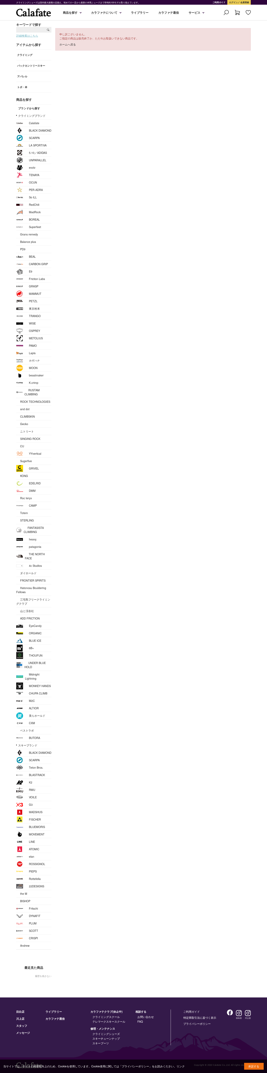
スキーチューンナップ (106, 1038)
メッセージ (23, 1033)
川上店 (20, 1018)
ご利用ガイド (218, 2)
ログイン (233, 2)
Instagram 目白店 (239, 1013)
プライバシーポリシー (197, 1024)
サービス (194, 12)
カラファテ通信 (168, 12)
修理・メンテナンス (102, 1028)
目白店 (20, 1011)
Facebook (230, 1012)
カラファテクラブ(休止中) (106, 1011)
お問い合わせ (145, 1017)
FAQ (140, 1021)
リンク (181, 1066)
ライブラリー (140, 12)
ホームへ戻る (67, 44)
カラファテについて (104, 12)
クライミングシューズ (106, 1034)
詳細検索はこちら (27, 35)
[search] (48, 30)
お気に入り (248, 12)
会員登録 (244, 2)
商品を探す (70, 12)
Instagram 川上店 (248, 1013)
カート (237, 12)
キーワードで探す (28, 24)
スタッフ (21, 1026)
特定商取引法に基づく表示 (199, 1018)
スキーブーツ (100, 1043)
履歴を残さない (43, 976)
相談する (140, 1011)
